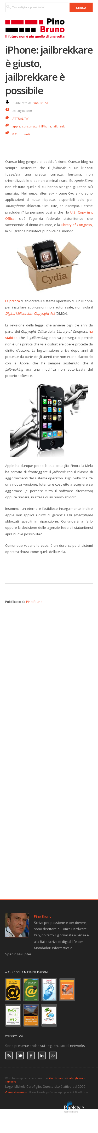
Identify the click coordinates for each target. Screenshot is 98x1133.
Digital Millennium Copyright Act (30, 313)
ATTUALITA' (20, 118)
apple (16, 126)
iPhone (46, 126)
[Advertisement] (51, 568)
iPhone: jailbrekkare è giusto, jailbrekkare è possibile (49, 70)
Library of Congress (76, 224)
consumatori (31, 126)
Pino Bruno (40, 103)
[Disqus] (49, 673)
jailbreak (59, 126)
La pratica (12, 301)
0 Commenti (21, 134)
